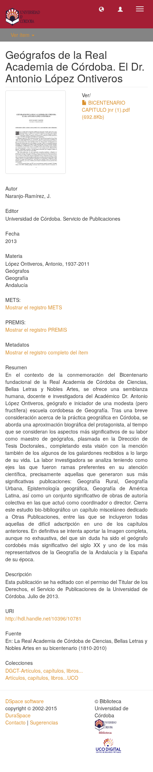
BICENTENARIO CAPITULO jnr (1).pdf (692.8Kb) (106, 109)
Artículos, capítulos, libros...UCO (41, 677)
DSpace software (24, 701)
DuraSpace (18, 715)
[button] (101, 9)
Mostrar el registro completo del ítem (46, 352)
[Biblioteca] (106, 727)
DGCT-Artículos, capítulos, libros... (44, 670)
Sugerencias (44, 722)
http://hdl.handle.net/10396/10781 (43, 618)
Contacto (15, 722)
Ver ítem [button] (21, 34)
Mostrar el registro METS (33, 307)
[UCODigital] (109, 745)
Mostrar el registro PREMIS (36, 329)
